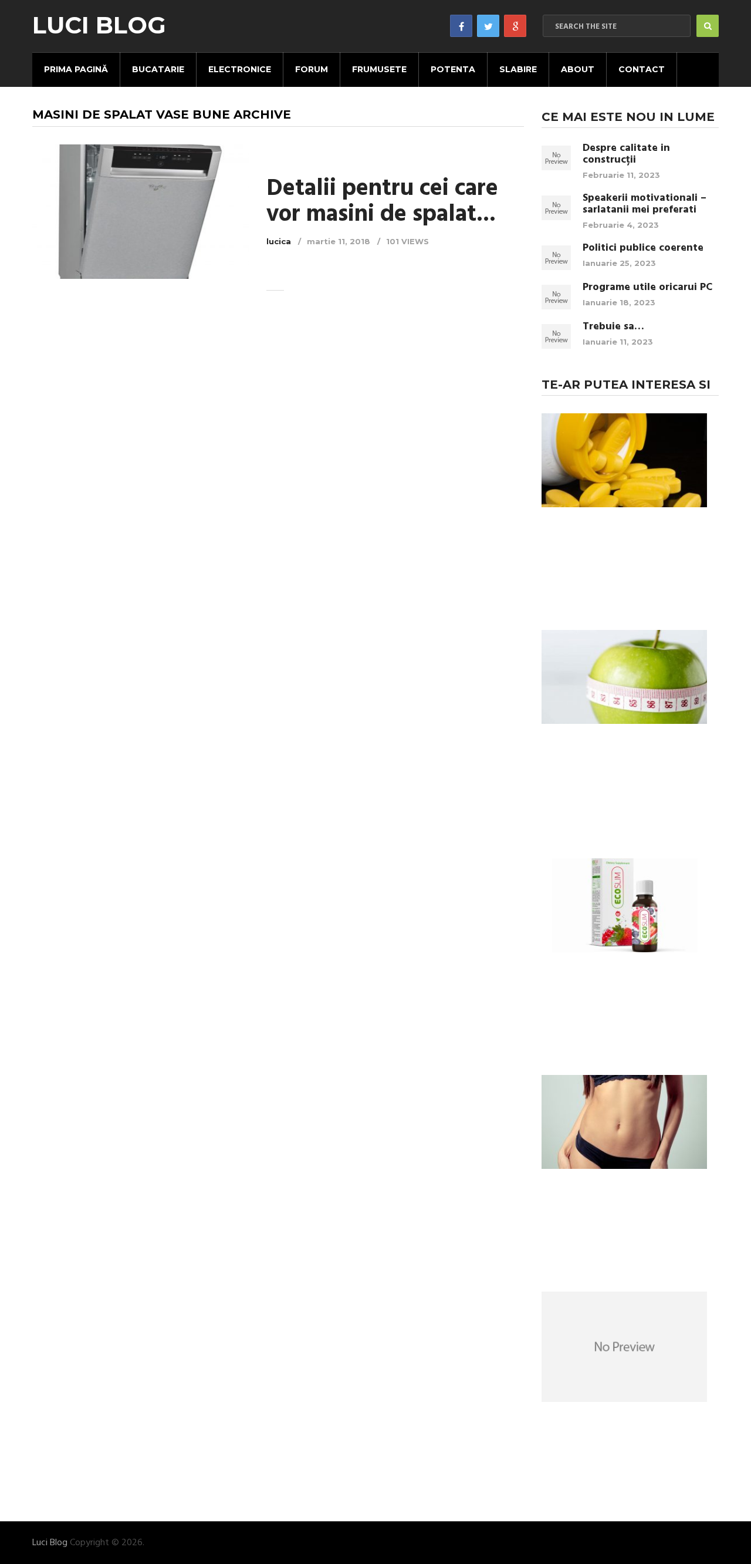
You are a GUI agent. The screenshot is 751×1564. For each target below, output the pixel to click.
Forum (311, 69)
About (577, 69)
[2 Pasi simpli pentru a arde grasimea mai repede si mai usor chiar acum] (624, 1123)
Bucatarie (158, 69)
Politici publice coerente (643, 248)
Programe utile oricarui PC (647, 288)
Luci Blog (99, 25)
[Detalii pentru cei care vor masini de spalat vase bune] (140, 211)
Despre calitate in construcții (626, 154)
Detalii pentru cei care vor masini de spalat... (382, 202)
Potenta (453, 69)
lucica (278, 241)
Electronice (239, 69)
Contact (641, 69)
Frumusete (379, 69)
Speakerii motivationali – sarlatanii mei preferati (644, 204)
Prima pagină (76, 69)
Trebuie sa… (613, 327)
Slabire (518, 69)
